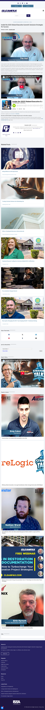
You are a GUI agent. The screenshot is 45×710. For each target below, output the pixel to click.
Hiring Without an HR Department (10, 171)
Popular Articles (4, 666)
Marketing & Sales (5, 204)
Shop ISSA (3, 680)
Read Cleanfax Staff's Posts (6, 135)
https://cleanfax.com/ (36, 128)
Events (2, 676)
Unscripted (4, 264)
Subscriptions (3, 669)
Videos (2, 678)
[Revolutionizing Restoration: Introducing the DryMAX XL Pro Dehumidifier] (22, 607)
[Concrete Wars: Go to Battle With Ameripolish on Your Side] (22, 417)
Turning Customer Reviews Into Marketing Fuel (13, 201)
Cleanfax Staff (12, 29)
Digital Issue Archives (5, 664)
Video (30, 22)
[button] (18, 3)
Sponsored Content (4, 667)
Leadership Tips (4, 294)
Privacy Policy (41, 707)
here (29, 74)
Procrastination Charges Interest (9, 291)
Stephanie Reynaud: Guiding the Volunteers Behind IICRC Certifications (18, 261)
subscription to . (14, 113)
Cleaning (15, 234)
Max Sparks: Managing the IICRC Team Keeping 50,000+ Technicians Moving (19, 320)
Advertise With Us (4, 660)
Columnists (3, 662)
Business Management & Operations (21, 22)
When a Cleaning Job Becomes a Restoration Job (13, 231)
